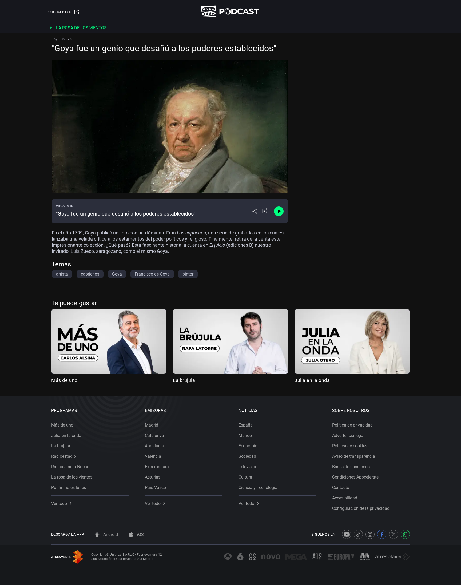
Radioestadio (63, 456)
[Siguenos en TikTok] (358, 534)
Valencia (153, 456)
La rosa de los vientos (81, 27)
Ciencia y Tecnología (258, 487)
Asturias (152, 477)
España (246, 425)
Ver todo (59, 503)
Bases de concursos (351, 466)
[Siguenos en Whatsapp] (405, 534)
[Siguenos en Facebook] (381, 534)
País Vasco (155, 487)
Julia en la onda (312, 380)
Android (110, 534)
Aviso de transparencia (353, 456)
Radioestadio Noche (70, 466)
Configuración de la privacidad (361, 508)
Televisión (248, 466)
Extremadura (157, 466)
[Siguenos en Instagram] (370, 534)
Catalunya (154, 435)
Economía (248, 445)
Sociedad (247, 456)
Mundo (245, 435)
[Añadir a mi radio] (265, 211)
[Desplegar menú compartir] (254, 211)
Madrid (151, 425)
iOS (140, 534)
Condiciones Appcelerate (355, 477)
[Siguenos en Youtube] (346, 534)
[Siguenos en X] (393, 534)
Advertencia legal (348, 435)
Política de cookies (349, 445)
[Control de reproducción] (279, 211)
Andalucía (154, 445)
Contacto (340, 487)
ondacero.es (59, 11)
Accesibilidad (344, 497)
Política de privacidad (352, 425)
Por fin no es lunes (68, 487)
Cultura (245, 477)
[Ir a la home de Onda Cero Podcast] (231, 11)
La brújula (184, 380)
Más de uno (64, 380)
